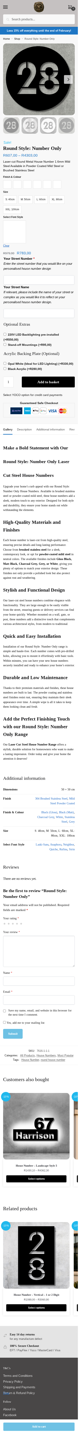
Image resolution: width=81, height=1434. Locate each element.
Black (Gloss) (49, 812)
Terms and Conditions (18, 1375)
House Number (30, 1059)
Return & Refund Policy (19, 1393)
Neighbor (68, 844)
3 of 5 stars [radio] (13, 923)
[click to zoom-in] (39, 79)
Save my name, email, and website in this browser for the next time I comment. (40, 1012)
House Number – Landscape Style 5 (36, 1165)
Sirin (72, 849)
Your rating (11, 918)
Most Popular (66, 1055)
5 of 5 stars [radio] (21, 923)
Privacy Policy (13, 1381)
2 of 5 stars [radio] (8, 923)
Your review (11, 932)
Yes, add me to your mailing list (25, 1022)
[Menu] (9, 7)
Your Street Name (16, 287)
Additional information (50, 429)
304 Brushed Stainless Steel (51, 798)
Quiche (53, 849)
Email (7, 991)
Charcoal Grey (45, 817)
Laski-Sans (42, 844)
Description (24, 429)
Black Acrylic (25, 369)
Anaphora (55, 844)
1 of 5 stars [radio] (4, 923)
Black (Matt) (66, 812)
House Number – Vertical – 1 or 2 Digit (36, 1294)
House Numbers (46, 1055)
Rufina (63, 849)
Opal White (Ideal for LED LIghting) (40, 363)
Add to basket (48, 382)
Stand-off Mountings (30, 344)
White (59, 817)
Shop (17, 38)
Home (6, 38)
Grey (72, 821)
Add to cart (39, 1426)
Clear (6, 245)
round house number (53, 1059)
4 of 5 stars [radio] (17, 923)
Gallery (7, 429)
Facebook (10, 1415)
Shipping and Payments (19, 1387)
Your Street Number (19, 258)
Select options (36, 1178)
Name (7, 972)
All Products (27, 1055)
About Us (9, 1409)
